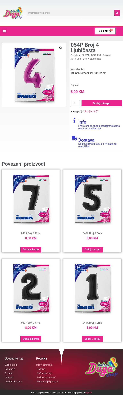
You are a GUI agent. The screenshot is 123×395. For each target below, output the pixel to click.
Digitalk (88, 392)
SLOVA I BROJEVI (91, 55)
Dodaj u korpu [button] (31, 249)
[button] (4, 31)
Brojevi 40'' (91, 111)
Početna (75, 55)
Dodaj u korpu (101, 103)
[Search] (117, 13)
